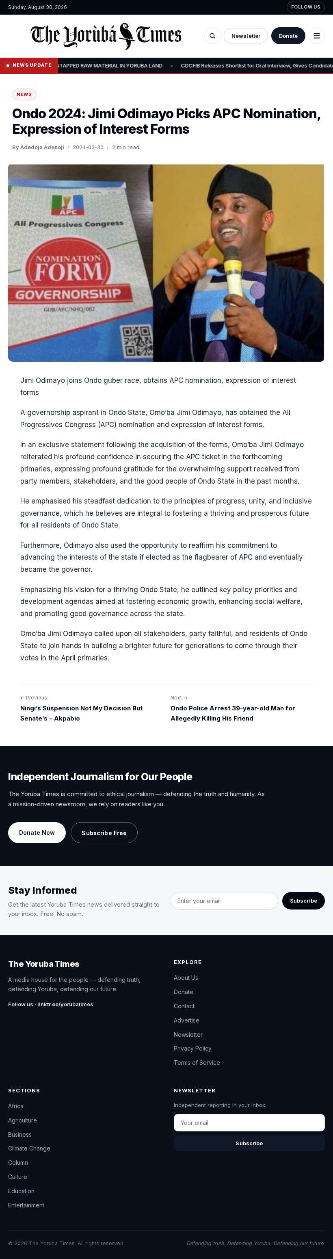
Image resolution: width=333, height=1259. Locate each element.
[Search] (212, 36)
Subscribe (303, 900)
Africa (16, 1106)
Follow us (305, 7)
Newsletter (245, 36)
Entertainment (26, 1205)
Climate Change (29, 1148)
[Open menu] (317, 36)
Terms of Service (197, 1062)
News (24, 94)
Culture (17, 1176)
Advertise (186, 1020)
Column (18, 1162)
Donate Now (37, 832)
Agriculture (22, 1120)
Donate (288, 36)
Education (21, 1190)
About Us (186, 977)
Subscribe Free (104, 832)
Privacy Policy (193, 1048)
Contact (184, 1006)
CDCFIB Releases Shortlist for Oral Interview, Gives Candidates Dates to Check (228, 65)
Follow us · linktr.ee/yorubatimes (50, 1004)
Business (20, 1134)
